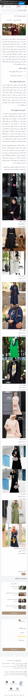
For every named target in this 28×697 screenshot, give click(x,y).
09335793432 (10, 661)
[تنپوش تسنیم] (14, 360)
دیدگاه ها (22, 621)
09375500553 (20, 675)
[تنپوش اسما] (14, 469)
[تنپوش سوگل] (14, 196)
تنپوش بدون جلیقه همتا (20, 548)
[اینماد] (21, 684)
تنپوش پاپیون (22, 439)
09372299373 (12, 666)
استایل (23, 574)
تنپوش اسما (23, 494)
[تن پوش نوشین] (14, 251)
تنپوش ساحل (22, 330)
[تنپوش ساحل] (14, 305)
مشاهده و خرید (22, 226)
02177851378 (20, 666)
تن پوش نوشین (22, 276)
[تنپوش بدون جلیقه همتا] (14, 523)
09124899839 (16, 668)
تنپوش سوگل (22, 221)
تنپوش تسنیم (22, 385)
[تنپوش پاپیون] (14, 414)
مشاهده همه (14, 613)
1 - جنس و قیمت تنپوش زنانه (16, 72)
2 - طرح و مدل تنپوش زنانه (16, 76)
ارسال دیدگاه (14, 649)
